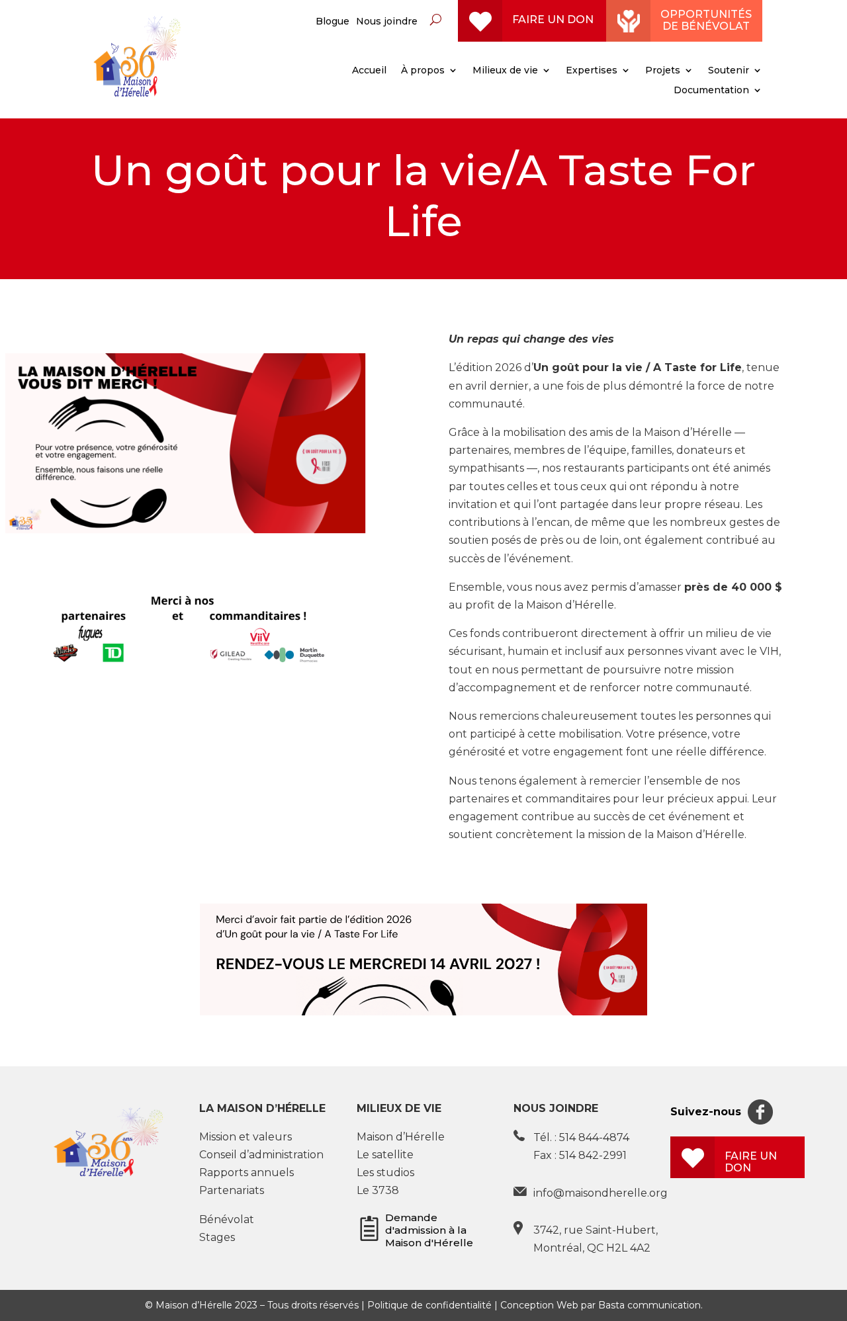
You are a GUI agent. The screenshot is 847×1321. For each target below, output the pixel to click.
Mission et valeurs (245, 1136)
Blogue (332, 22)
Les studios (385, 1172)
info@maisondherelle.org (600, 1193)
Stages (217, 1237)
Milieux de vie (505, 70)
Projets (662, 70)
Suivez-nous (705, 1111)
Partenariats (231, 1190)
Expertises (591, 70)
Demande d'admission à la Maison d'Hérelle (429, 1230)
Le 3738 (378, 1190)
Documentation (711, 90)
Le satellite (385, 1154)
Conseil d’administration (261, 1154)
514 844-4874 (594, 1137)
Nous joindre (387, 22)
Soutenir (728, 70)
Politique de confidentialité (429, 1305)
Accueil (369, 70)
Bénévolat (226, 1219)
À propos (423, 70)
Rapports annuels (246, 1172)
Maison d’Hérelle (401, 1136)
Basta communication (649, 1305)
